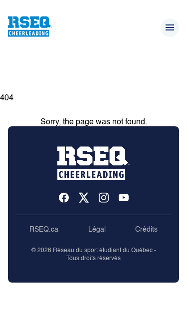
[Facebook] (64, 198)
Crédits (146, 229)
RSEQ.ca (43, 229)
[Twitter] (84, 198)
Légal (97, 229)
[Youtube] (124, 198)
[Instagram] (104, 198)
